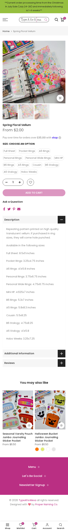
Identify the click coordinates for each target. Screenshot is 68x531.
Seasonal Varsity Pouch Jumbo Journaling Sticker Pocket (18, 437)
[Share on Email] (18, 209)
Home (6, 31)
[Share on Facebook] (4, 209)
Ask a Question (13, 201)
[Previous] (5, 72)
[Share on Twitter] (9, 209)
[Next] (62, 72)
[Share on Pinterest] (14, 209)
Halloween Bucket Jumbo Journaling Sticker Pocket (46, 437)
